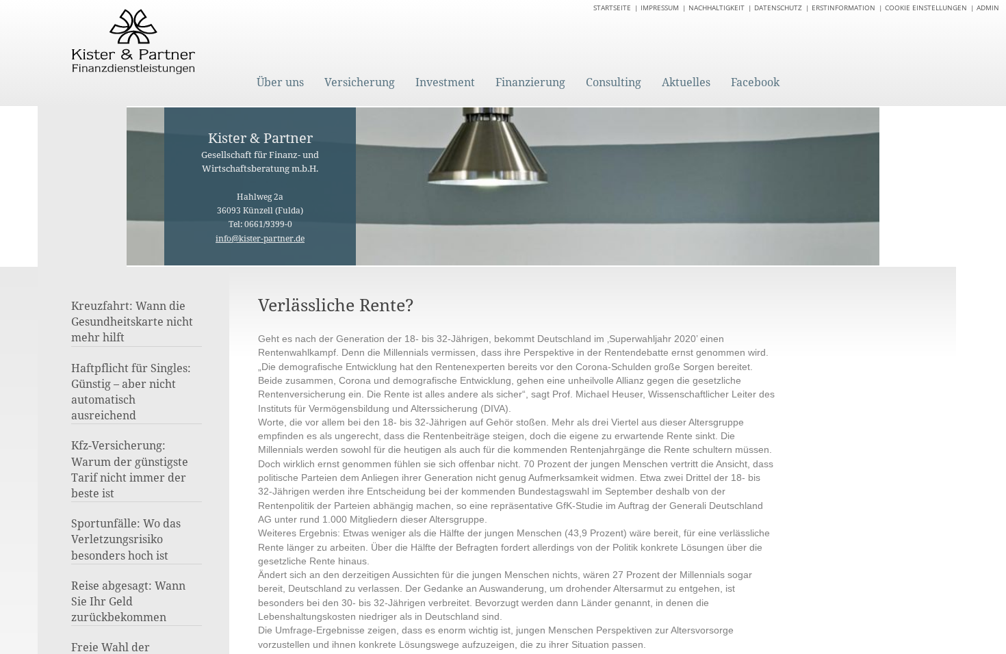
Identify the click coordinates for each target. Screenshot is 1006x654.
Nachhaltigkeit (716, 7)
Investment (445, 82)
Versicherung (359, 82)
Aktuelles (686, 82)
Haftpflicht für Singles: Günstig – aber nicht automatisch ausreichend (131, 392)
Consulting (613, 82)
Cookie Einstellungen (926, 7)
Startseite (612, 7)
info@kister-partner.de (260, 238)
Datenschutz (778, 7)
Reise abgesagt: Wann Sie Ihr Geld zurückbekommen (128, 601)
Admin (988, 7)
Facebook (755, 82)
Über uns (280, 82)
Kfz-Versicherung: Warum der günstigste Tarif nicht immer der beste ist (129, 469)
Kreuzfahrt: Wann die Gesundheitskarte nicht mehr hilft (132, 321)
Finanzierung (530, 82)
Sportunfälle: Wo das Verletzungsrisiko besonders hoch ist (126, 539)
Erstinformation (843, 7)
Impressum (660, 7)
